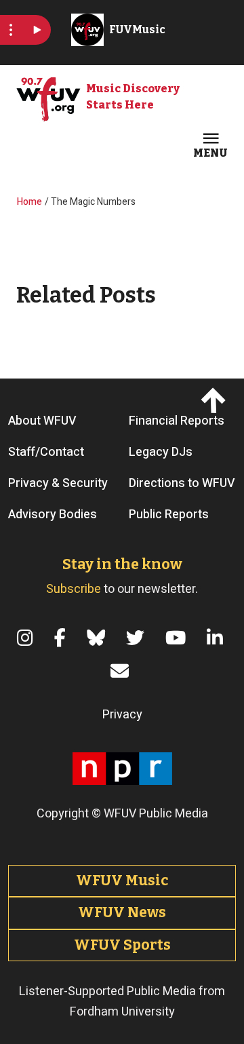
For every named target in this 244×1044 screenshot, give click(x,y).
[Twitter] (137, 638)
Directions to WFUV (182, 483)
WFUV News (122, 912)
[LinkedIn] (217, 638)
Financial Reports (176, 421)
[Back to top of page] (215, 400)
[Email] (122, 671)
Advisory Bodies (52, 514)
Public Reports (169, 514)
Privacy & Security (58, 483)
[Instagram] (27, 638)
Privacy (122, 714)
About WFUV (42, 421)
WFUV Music (122, 880)
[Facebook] (62, 638)
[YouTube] (177, 638)
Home (29, 202)
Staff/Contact (46, 452)
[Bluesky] (98, 638)
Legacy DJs (160, 452)
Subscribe (73, 589)
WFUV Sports (122, 945)
